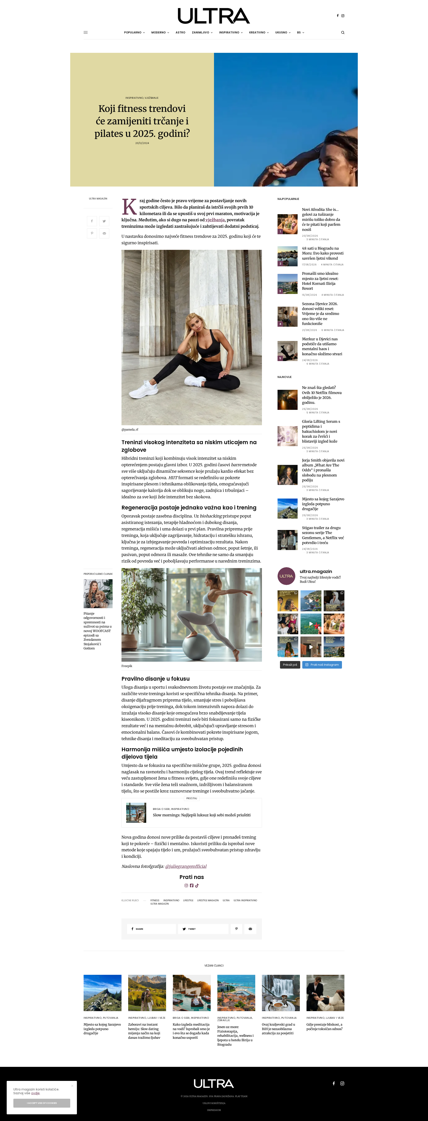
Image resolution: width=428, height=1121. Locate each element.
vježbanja (215, 219)
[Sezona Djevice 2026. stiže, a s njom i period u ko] (334, 600)
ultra (226, 900)
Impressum (214, 1110)
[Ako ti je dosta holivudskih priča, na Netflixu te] (288, 600)
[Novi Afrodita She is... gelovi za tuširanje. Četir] (288, 624)
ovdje (35, 1093)
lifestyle (188, 900)
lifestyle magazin (208, 900)
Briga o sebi (161, 809)
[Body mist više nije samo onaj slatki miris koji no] (288, 646)
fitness (154, 900)
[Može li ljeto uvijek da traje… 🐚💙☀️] (310, 624)
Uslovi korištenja (214, 1103)
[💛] (310, 600)
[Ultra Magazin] (214, 16)
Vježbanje (152, 98)
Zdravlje (223, 1020)
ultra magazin (159, 904)
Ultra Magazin (98, 199)
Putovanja (110, 1018)
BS (299, 32)
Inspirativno (135, 98)
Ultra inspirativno (245, 900)
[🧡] (310, 646)
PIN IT (194, 338)
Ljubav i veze (157, 1018)
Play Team (241, 1096)
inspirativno (171, 900)
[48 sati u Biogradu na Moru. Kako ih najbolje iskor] (334, 646)
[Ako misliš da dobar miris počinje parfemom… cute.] (334, 624)
